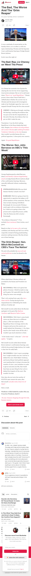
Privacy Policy (20, 564)
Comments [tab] (5, 428)
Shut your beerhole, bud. (8, 505)
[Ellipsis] (29, 443)
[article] (15, 504)
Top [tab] (3, 494)
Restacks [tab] (12, 428)
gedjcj (6, 473)
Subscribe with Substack (16, 557)
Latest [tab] (7, 494)
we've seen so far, (16, 228)
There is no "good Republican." (15, 95)
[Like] (3, 25)
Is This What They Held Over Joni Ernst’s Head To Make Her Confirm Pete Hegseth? (11, 515)
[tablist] (8, 428)
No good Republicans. (13, 140)
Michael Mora (9, 19)
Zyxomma (8, 443)
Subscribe (21, 2)
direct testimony (11, 222)
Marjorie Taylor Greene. (17, 313)
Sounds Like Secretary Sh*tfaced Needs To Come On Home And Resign (10, 501)
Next (25, 416)
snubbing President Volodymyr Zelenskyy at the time (15, 131)
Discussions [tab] (14, 494)
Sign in (27, 2)
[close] (26, 528)
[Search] (28, 494)
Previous (6, 416)
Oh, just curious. (6, 519)
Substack (7, 572)
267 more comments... (7, 486)
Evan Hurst (11, 507)
